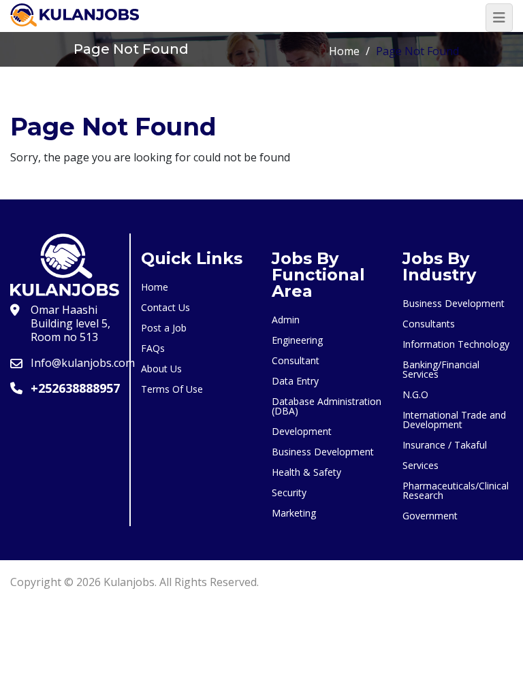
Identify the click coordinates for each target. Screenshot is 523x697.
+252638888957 (75, 388)
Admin (286, 319)
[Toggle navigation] (499, 17)
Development (302, 431)
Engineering (297, 340)
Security (289, 492)
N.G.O (415, 394)
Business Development (323, 451)
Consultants (428, 323)
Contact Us (165, 307)
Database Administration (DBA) (326, 406)
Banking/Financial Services (440, 369)
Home (344, 51)
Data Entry (295, 380)
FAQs (153, 348)
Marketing (294, 512)
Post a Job (164, 327)
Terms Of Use (172, 389)
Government (430, 515)
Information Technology (455, 344)
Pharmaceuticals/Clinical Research (455, 490)
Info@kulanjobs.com (83, 362)
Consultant (295, 360)
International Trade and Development (454, 419)
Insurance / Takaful (444, 444)
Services (420, 465)
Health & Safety (306, 472)
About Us (161, 368)
